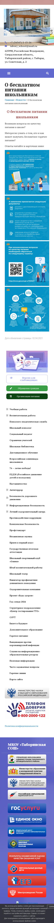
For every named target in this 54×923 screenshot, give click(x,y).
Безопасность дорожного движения (23, 498)
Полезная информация (22, 660)
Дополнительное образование (26, 629)
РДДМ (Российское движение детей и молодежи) (26, 476)
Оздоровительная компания (25, 589)
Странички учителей (21, 440)
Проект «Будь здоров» (21, 595)
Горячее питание (19, 635)
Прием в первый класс (21, 542)
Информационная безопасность (27, 505)
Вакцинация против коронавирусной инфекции (24, 644)
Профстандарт (18, 530)
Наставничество (18, 483)
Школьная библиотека (22, 446)
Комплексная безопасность (24, 524)
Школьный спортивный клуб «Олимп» (25, 560)
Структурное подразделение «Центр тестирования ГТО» (25, 609)
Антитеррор (16, 489)
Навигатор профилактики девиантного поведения (23, 581)
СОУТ (13, 617)
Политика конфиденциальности (21, 726)
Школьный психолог (20, 427)
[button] (8, 73)
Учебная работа (18, 409)
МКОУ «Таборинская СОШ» (27, 746)
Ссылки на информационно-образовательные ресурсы (25, 653)
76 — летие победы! (20, 468)
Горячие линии (18, 673)
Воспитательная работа (22, 415)
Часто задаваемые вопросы (24, 666)
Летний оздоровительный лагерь (27, 511)
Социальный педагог (21, 434)
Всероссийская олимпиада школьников (24, 460)
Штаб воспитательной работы (26, 567)
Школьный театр (19, 573)
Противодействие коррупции (25, 517)
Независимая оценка (21, 536)
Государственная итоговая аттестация (24, 550)
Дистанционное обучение (24, 452)
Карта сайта (16, 679)
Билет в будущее (18, 623)
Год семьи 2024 (18, 601)
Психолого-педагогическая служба (28, 421)
